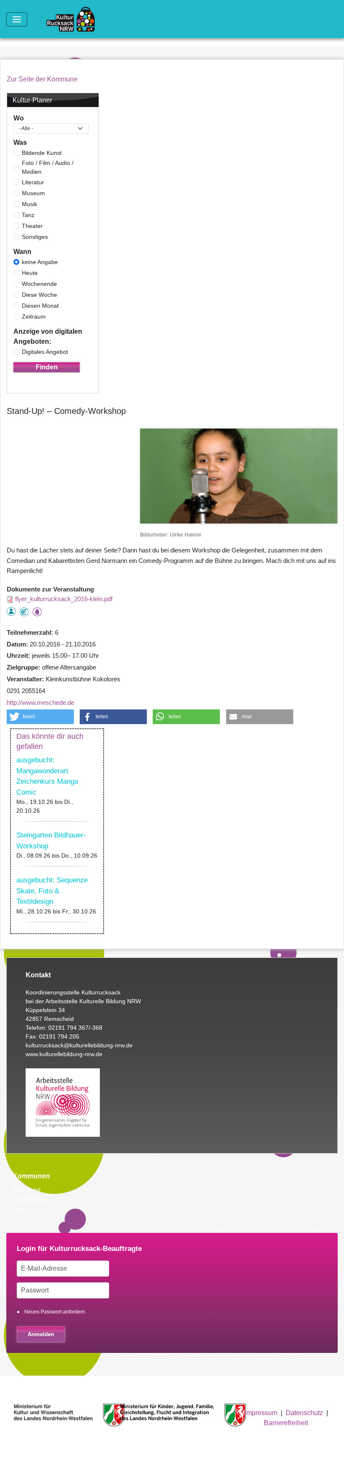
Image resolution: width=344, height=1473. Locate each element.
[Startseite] (74, 19)
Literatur (33, 182)
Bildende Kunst (42, 152)
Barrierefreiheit (286, 1422)
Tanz (28, 215)
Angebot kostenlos (24, 612)
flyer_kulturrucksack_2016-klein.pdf (63, 598)
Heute (30, 272)
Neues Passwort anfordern (54, 1312)
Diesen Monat (40, 305)
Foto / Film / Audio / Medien (47, 167)
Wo (18, 118)
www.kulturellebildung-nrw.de (64, 1054)
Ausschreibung (31, 1199)
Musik (29, 204)
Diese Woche (39, 294)
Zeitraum (34, 316)
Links (19, 1209)
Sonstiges (35, 236)
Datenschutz (304, 1412)
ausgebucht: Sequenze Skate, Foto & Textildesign (52, 890)
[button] (40, 716)
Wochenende (39, 283)
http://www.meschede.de (40, 702)
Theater (32, 225)
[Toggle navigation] (16, 19)
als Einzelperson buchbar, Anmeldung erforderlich (11, 611)
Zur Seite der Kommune (42, 79)
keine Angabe (40, 262)
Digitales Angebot (45, 351)
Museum (33, 193)
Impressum (261, 1412)
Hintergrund (26, 1190)
